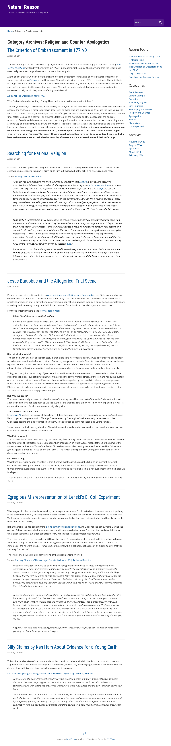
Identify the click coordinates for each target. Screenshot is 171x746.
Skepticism (134, 123)
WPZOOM (111, 739)
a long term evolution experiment (63, 526)
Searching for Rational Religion (36, 153)
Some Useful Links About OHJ (144, 63)
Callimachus (35, 80)
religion (83, 181)
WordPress (71, 739)
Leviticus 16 (16, 414)
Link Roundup (136, 105)
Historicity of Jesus (138, 102)
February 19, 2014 (15, 502)
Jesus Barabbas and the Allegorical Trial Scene (51, 281)
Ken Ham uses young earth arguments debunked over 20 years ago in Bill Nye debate (50, 673)
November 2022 (137, 141)
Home (10, 31)
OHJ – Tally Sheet (137, 73)
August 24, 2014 (14, 159)
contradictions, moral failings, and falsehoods (70, 295)
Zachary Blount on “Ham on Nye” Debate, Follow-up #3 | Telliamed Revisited (53, 560)
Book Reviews (136, 92)
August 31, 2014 (14, 56)
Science (132, 119)
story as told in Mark (50, 310)
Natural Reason (23, 7)
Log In (84, 733)
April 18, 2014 (13, 286)
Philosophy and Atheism (141, 109)
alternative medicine (99, 185)
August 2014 (135, 145)
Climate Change (137, 95)
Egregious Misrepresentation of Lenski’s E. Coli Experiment (63, 497)
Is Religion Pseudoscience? (28, 176)
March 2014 (135, 152)
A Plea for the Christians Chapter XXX (25, 95)
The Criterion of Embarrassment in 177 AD (47, 50)
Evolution (133, 99)
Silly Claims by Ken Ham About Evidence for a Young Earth (62, 647)
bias (69, 243)
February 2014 (136, 155)
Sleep (100, 188)
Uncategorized (136, 126)
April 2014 (134, 148)
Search (160, 22)
